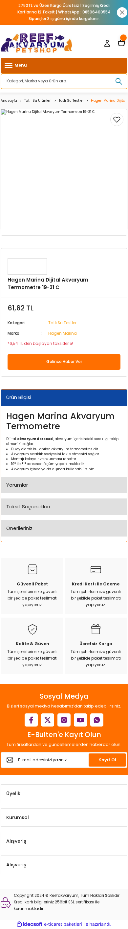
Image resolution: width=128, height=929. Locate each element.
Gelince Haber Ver (64, 361)
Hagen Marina (62, 333)
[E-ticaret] (63, 924)
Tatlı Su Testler (62, 323)
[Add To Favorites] (116, 119)
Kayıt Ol (107, 760)
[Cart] (121, 43)
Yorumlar (17, 484)
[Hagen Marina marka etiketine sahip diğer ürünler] (27, 266)
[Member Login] (107, 43)
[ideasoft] (29, 924)
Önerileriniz (19, 528)
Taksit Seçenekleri (28, 506)
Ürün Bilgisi (18, 397)
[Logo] (36, 43)
